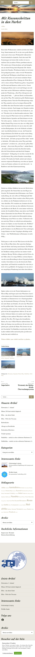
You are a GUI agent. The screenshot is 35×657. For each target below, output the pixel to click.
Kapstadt (3, 369)
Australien (14, 487)
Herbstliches (5, 422)
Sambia (6, 505)
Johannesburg (8, 490)
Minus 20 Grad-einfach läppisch (11, 411)
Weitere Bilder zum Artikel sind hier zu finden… (16, 339)
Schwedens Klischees (7, 430)
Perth (11, 500)
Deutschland (27, 487)
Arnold (7, 487)
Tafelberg (9, 509)
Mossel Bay (21, 374)
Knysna (30, 490)
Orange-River (3, 500)
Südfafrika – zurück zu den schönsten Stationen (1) (16, 441)
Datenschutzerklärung (8, 535)
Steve (10, 505)
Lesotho (16, 493)
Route (29, 500)
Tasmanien (19, 509)
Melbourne (8, 497)
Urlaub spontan (6, 434)
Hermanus (10, 374)
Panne (8, 500)
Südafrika (26, 374)
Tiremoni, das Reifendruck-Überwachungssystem (26, 387)
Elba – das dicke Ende (8, 415)
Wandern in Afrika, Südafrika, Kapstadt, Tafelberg (7, 357)
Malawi (20, 493)
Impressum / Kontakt (7, 533)
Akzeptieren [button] (18, 653)
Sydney (23, 505)
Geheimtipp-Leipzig (15, 463)
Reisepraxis (23, 501)
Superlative (19, 356)
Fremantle (3, 490)
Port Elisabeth (15, 500)
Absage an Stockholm (8, 426)
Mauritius (3, 496)
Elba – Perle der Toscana (8, 419)
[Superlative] (23, 352)
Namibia (15, 496)
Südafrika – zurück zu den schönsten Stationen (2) (16, 437)
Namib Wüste (22, 497)
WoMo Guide (13, 472)
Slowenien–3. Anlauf (7, 407)
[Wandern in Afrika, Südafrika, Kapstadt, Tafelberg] (8, 352)
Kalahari (14, 490)
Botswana (21, 487)
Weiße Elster (6, 512)
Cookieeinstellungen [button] (8, 653)
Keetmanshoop (25, 490)
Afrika (3, 26)
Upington (25, 509)
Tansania (14, 509)
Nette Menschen (29, 497)
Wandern (29, 509)
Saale (2, 505)
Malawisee (25, 493)
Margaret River (30, 493)
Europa (30, 487)
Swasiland (20, 505)
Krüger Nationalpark (5, 493)
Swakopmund (14, 505)
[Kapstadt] (8, 364)
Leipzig (12, 493)
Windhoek (12, 512)
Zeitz (17, 512)
